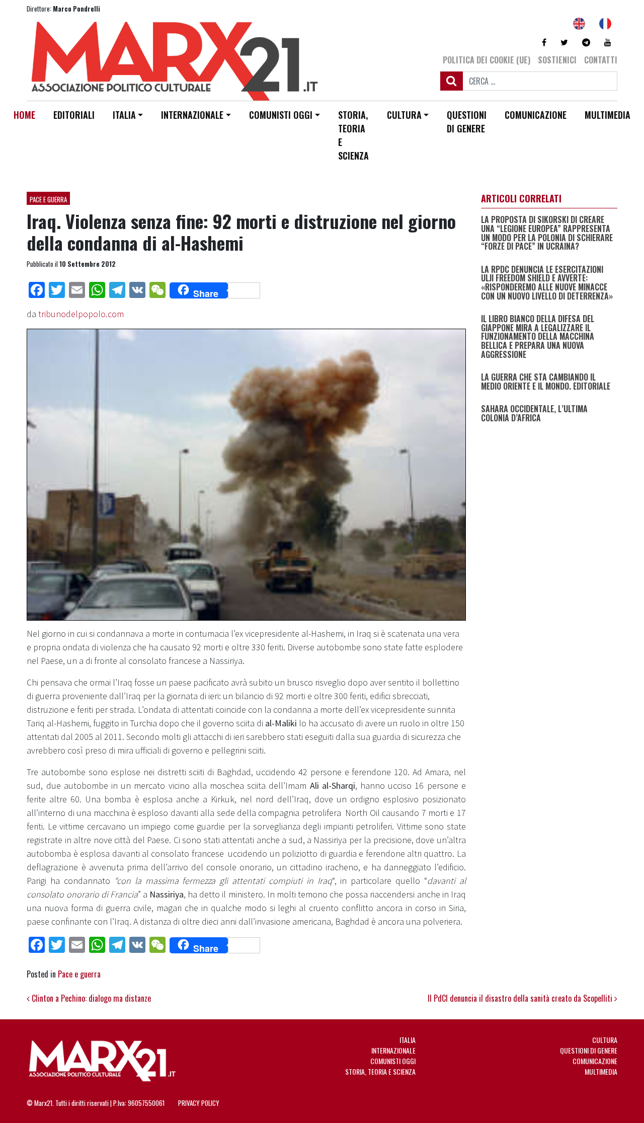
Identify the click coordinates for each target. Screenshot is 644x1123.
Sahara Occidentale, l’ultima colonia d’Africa (534, 413)
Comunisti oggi (280, 114)
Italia (124, 114)
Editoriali (74, 114)
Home (24, 114)
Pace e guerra (48, 199)
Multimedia (607, 114)
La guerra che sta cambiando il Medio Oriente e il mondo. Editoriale (545, 382)
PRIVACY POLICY (198, 1103)
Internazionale (192, 114)
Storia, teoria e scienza (353, 135)
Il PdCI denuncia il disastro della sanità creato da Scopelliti (521, 998)
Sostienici (557, 60)
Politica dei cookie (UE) (486, 60)
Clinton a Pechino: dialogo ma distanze (90, 998)
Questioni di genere (467, 121)
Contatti (600, 60)
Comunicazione (536, 114)
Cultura (404, 114)
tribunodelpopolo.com (81, 314)
